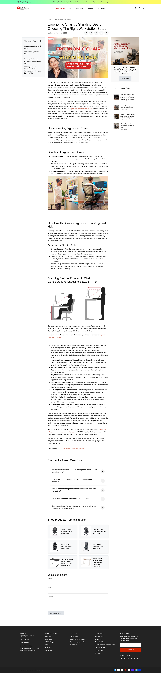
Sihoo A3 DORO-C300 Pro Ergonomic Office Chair (99, 531)
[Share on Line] (96, 33)
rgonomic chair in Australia (75, 448)
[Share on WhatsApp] (101, 33)
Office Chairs (74, 636)
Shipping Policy (99, 636)
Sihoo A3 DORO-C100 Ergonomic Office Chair (66, 531)
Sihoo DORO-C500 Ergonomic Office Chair (66, 546)
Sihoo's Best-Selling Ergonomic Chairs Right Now (127, 125)
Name (50, 578)
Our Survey (48, 650)
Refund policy (99, 639)
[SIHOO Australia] (23, 8)
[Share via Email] (106, 33)
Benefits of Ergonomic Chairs (31, 53)
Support (90, 8)
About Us (79, 8)
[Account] (135, 8)
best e (64, 448)
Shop (70, 8)
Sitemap (97, 653)
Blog (46, 644)
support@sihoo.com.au (27, 636)
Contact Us (48, 639)
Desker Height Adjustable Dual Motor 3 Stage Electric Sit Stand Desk (98, 562)
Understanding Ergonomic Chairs (33, 47)
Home (49, 19)
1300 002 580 (24, 642)
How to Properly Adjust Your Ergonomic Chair (127, 106)
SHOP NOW (125, 78)
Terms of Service (100, 647)
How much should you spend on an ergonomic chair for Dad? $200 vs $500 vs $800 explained (127, 96)
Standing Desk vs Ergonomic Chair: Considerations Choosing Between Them (32, 70)
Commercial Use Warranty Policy (105, 644)
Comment (51, 596)
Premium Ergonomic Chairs (78, 642)
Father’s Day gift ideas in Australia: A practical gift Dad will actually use (127, 116)
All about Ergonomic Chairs (62, 19)
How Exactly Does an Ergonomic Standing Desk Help (32, 61)
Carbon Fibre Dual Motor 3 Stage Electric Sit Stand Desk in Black (67, 562)
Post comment (55, 613)
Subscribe (130, 649)
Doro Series (60, 8)
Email (50, 587)
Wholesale (101, 8)
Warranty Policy (99, 642)
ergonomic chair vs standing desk (81, 109)
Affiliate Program (50, 642)
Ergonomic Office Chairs (77, 639)
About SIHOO (49, 636)
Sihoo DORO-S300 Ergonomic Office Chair (98, 546)
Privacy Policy (99, 650)
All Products (73, 644)
